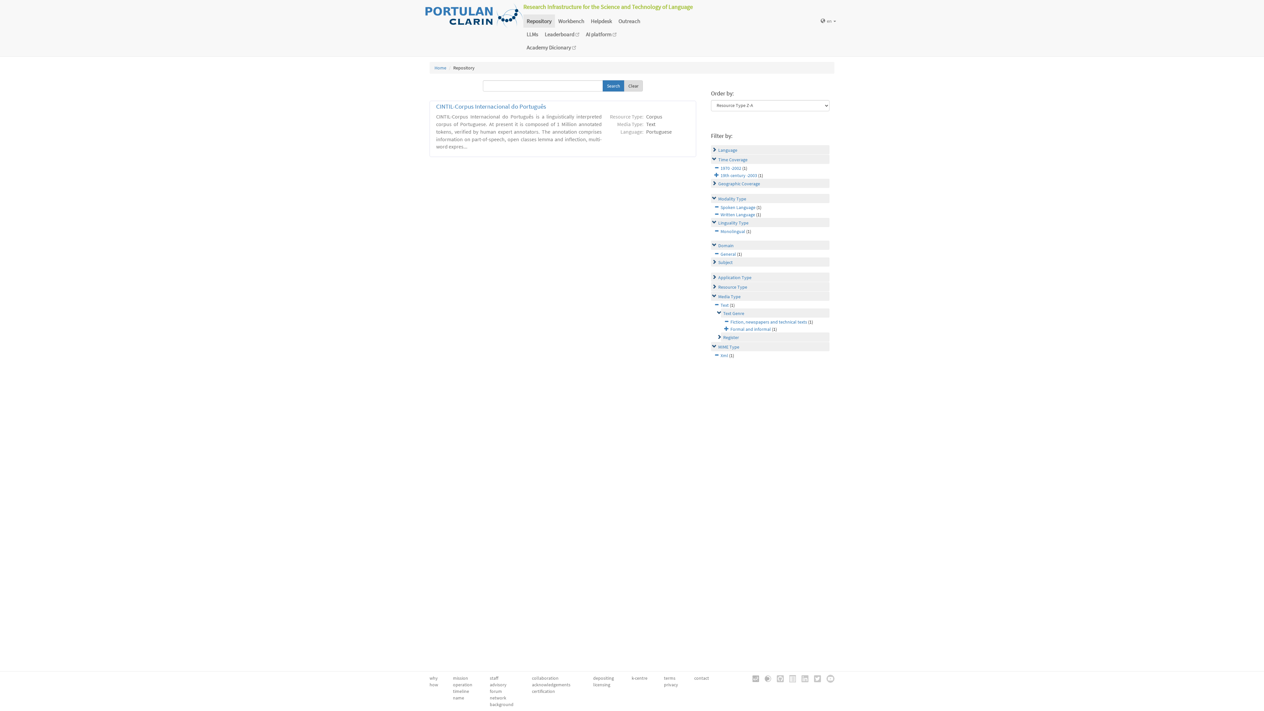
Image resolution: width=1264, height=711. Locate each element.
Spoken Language (738, 207)
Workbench (571, 21)
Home (440, 68)
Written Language (738, 215)
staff (494, 678)
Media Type (729, 297)
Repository (539, 21)
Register (731, 337)
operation (462, 685)
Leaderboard (560, 34)
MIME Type (728, 347)
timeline (461, 691)
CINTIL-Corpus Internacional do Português (491, 106)
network (498, 698)
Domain (726, 246)
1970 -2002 (731, 168)
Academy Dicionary (549, 47)
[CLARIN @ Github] (778, 678)
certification (543, 691)
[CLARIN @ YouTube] (828, 678)
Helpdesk (601, 21)
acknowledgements (551, 685)
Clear (633, 86)
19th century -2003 (739, 175)
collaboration (545, 678)
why (434, 678)
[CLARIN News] (790, 678)
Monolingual (733, 231)
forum (496, 691)
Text (725, 305)
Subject (725, 262)
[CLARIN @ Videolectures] (765, 678)
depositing (603, 678)
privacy (671, 685)
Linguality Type (733, 223)
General (728, 254)
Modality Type (732, 199)
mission (460, 678)
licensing (601, 685)
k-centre (639, 678)
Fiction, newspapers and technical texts (768, 322)
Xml (724, 355)
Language (727, 150)
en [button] (830, 21)
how (434, 685)
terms (669, 678)
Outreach (629, 21)
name (458, 698)
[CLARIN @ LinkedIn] (802, 678)
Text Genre (733, 313)
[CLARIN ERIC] (753, 678)
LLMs (532, 34)
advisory (498, 685)
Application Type (734, 277)
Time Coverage (733, 160)
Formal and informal (750, 329)
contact (701, 678)
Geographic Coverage (739, 184)
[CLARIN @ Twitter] (815, 678)
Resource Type (732, 287)
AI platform (599, 34)
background (502, 704)
